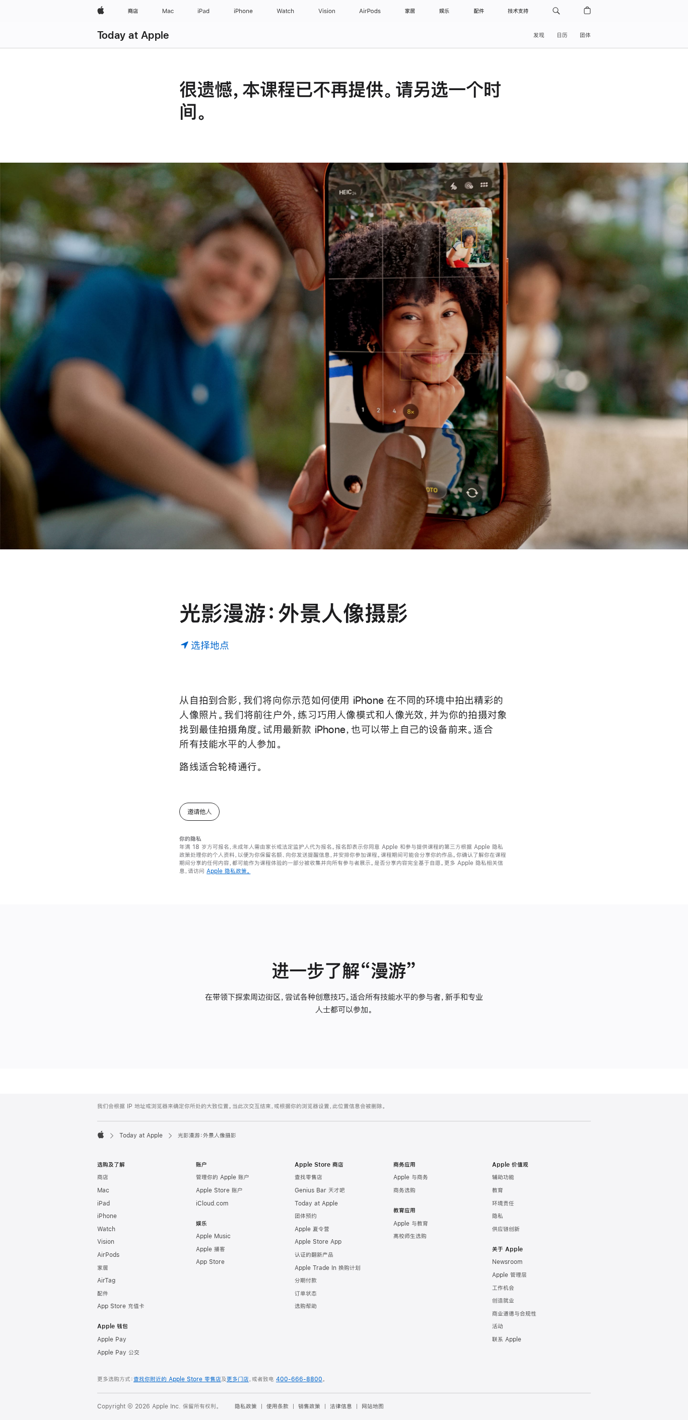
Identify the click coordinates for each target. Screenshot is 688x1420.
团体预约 (306, 1216)
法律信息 (341, 1406)
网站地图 (373, 1406)
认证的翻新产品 (314, 1255)
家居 (102, 1268)
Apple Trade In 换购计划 (328, 1268)
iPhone (107, 1216)
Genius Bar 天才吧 (320, 1190)
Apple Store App (318, 1242)
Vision (105, 1242)
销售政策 (309, 1406)
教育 (497, 1190)
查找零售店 (308, 1177)
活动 (497, 1326)
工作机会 (503, 1288)
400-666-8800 (299, 1379)
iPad (103, 1203)
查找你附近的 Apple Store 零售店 (177, 1379)
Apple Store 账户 (219, 1190)
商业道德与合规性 (514, 1314)
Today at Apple (133, 35)
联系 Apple (506, 1339)
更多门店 (238, 1379)
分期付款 (306, 1280)
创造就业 (503, 1301)
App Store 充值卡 (121, 1306)
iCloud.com (212, 1203)
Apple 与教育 (410, 1224)
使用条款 (277, 1406)
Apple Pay (111, 1339)
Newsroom (507, 1262)
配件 (102, 1294)
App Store (210, 1262)
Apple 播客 (210, 1249)
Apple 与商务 (410, 1177)
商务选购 (404, 1190)
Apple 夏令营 (312, 1229)
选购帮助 (306, 1306)
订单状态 (306, 1294)
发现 (538, 35)
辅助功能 (503, 1177)
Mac (103, 1190)
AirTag (106, 1280)
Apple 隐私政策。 (228, 871)
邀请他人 (199, 811)
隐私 (497, 1216)
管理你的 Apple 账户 (222, 1177)
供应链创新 (506, 1229)
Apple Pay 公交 (118, 1353)
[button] (556, 11)
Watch (106, 1229)
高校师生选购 (410, 1236)
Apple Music (213, 1236)
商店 (102, 1177)
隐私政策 (246, 1406)
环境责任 (503, 1203)
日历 (562, 35)
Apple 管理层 (509, 1275)
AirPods (108, 1255)
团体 (585, 35)
